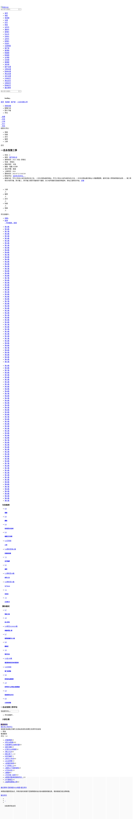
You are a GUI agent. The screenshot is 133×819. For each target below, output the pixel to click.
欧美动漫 (8, 71)
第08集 (7, 345)
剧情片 (7, 41)
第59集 (7, 227)
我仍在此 (7, 654)
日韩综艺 (8, 83)
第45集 (7, 259)
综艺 (6, 22)
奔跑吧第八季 (8, 630)
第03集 (7, 357)
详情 (82, 180)
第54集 (7, 238)
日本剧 (7, 60)
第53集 (7, 241)
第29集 (7, 296)
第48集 (7, 252)
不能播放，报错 (11, 223)
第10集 (7, 341)
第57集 (7, 231)
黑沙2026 (8, 751)
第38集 (7, 275)
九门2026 (7, 586)
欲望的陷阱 (9, 763)
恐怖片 (7, 36)
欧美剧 (7, 55)
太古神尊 (8, 761)
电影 (6, 15)
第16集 (7, 327)
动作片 (7, 27)
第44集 (7, 261)
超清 (6, 220)
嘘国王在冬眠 (8, 536)
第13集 (7, 334)
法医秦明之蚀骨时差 (12, 744)
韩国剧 (7, 53)
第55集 (7, 236)
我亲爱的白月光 (9, 695)
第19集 (7, 320)
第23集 (7, 310)
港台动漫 (8, 74)
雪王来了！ (9, 754)
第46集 (7, 257)
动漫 (6, 20)
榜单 (6, 25)
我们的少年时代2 (6, 727)
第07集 (7, 348)
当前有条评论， (19, 176)
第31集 (7, 292)
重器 (6, 512)
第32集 (7, 289)
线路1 (7, 218)
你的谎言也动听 (9, 528)
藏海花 (6, 646)
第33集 (7, 287)
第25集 (7, 306)
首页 (6, 13)
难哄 (6, 569)
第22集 (7, 313)
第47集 (7, 255)
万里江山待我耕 (10, 749)
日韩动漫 (8, 69)
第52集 (7, 243)
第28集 (7, 299)
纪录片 (7, 43)
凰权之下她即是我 (12, 768)
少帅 (6, 545)
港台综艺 (8, 81)
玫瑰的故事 (8, 553)
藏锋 (6, 520)
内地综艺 (8, 78)
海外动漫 (8, 76)
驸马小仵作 (9, 758)
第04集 (7, 355)
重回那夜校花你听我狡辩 (12, 662)
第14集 (7, 331)
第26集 (7, 303)
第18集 (7, 322)
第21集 (7, 315)
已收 (3, 119)
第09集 (7, 343)
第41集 (7, 268)
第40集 (7, 271)
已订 (3, 124)
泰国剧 (7, 62)
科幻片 (7, 34)
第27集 (7, 301)
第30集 (7, 294)
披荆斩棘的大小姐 (10, 638)
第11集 (7, 338)
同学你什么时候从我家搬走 (12, 687)
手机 (3, 126)
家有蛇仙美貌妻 (9, 679)
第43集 (7, 264)
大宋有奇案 (8, 702)
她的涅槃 (8, 747)
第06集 (7, 350)
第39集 (7, 273)
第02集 (7, 359)
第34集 (7, 285)
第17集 (7, 324)
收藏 (3, 117)
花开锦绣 (7, 561)
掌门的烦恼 (8, 671)
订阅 (3, 121)
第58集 (7, 229)
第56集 (7, 234)
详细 (8, 106)
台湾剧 (7, 57)
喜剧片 (7, 29)
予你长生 (8, 770)
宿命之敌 (7, 614)
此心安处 (7, 622)
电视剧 (7, 18)
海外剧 (7, 64)
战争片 (7, 39)
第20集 (7, 317)
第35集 (7, 282)
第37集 (7, 278)
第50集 (7, 248)
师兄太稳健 (9, 742)
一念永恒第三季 (22, 102)
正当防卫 (7, 602)
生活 (15, 157)
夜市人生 (7, 577)
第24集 (7, 308)
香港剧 (7, 50)
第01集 (7, 362)
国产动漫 (8, 67)
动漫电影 (8, 46)
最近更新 (8, 88)
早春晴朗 (8, 740)
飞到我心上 (9, 765)
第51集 (7, 245)
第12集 (7, 336)
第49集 (7, 250)
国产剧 (7, 48)
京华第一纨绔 (10, 775)
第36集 (7, 280)
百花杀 (6, 594)
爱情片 (7, 32)
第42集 (7, 266)
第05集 (7, 352)
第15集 (7, 329)
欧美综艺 (8, 85)
